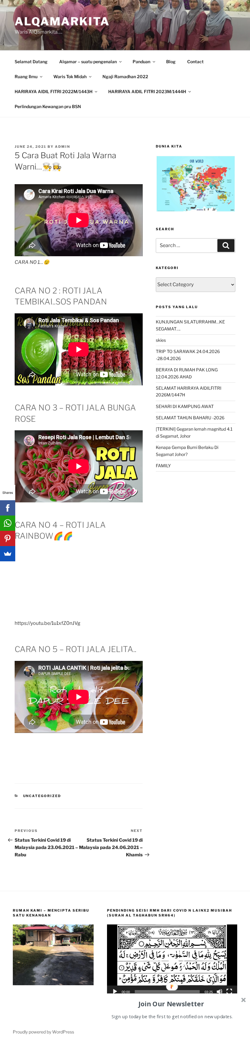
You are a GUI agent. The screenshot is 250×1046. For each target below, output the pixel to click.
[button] (172, 961)
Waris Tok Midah (70, 76)
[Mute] (219, 992)
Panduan (141, 61)
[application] (172, 961)
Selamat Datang (31, 61)
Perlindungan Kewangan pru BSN (48, 106)
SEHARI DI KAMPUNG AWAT (185, 406)
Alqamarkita (62, 21)
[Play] (115, 992)
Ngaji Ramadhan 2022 (125, 76)
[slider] (167, 991)
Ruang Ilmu (26, 76)
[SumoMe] (7, 553)
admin (62, 146)
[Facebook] (7, 508)
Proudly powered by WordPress (43, 1031)
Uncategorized (42, 796)
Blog (171, 61)
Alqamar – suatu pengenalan (88, 61)
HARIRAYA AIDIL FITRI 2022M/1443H (53, 91)
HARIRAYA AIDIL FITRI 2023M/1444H (147, 91)
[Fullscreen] (229, 992)
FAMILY (163, 465)
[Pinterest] (7, 538)
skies (161, 340)
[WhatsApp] (7, 523)
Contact (195, 61)
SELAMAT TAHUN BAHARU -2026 (190, 417)
